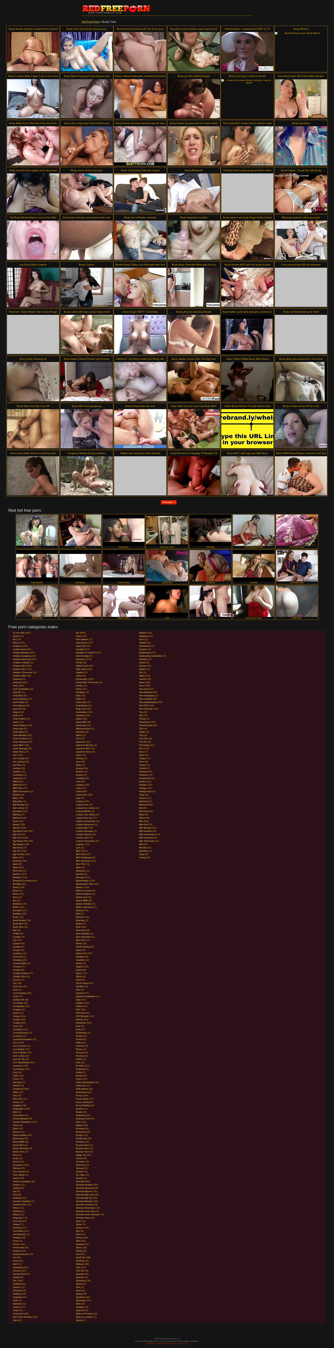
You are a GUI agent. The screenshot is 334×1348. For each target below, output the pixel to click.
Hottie (78, 699)
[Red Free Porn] (116, 8)
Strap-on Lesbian (84, 1317)
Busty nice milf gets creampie (140, 217)
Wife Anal (143, 824)
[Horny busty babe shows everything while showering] (33, 475)
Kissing (79, 768)
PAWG (79, 1006)
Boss (15, 897)
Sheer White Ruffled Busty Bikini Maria (247, 358)
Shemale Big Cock (84, 1195)
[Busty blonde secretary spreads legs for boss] (140, 145)
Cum (15, 1042)
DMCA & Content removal (166, 1344)
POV (78, 1009)
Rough (79, 1135)
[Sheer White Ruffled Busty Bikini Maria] (247, 381)
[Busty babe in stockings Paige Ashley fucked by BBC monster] (247, 240)
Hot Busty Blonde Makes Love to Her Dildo (33, 217)
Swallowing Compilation (150, 656)
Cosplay (17, 1009)
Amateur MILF (19, 666)
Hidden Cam (82, 666)
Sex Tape (80, 1175)
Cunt (15, 1072)
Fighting (17, 1211)
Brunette (17, 910)
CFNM (16, 933)
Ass (14, 755)
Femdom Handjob (21, 1201)
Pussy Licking (82, 1102)
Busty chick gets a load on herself (247, 76)
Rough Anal (81, 1138)
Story (78, 1304)
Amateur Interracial (22, 659)
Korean (79, 775)
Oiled (78, 980)
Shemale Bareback (85, 1188)
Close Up (17, 986)
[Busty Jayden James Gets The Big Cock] (194, 381)
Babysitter (17, 801)
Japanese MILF (83, 748)
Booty (15, 894)
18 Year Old (18, 633)
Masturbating (82, 881)
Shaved (79, 1178)
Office (78, 976)
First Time (17, 1221)
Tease (142, 682)
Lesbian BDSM (83, 811)
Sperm (79, 1284)
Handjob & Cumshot (85, 652)
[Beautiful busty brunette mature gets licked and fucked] (194, 51)
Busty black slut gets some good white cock (86, 217)
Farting (16, 1188)
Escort (16, 1161)
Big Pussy (17, 847)
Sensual (80, 1168)
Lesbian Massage (84, 831)
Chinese (17, 966)
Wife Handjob (145, 831)
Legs (78, 798)
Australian (17, 775)
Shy (77, 1231)
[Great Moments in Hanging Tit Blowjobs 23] (194, 475)
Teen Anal (143, 689)
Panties (79, 1019)
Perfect (79, 1039)
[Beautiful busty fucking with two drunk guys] (140, 51)
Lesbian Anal (82, 805)
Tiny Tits (143, 742)
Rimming (80, 1128)
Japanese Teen (83, 752)
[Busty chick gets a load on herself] (247, 98)
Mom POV (80, 940)
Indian (79, 719)
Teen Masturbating (148, 702)
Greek (16, 1310)
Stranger (80, 1307)
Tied (141, 728)
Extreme (17, 1168)
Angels (16, 712)
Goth (15, 1300)
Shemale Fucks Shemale (88, 1214)
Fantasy (16, 1185)
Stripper (142, 633)
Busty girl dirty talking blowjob (194, 76)
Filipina (16, 1214)
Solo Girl (80, 1271)
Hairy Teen (81, 646)
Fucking (16, 1251)
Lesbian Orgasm (84, 834)
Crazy (15, 1026)
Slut (77, 1254)
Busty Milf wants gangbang (86, 406)
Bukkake (17, 914)
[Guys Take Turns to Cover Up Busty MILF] (194, 428)
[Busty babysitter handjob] (194, 240)
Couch (16, 1013)
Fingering (17, 1218)
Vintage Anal (145, 791)
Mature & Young (83, 890)
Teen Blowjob (145, 692)
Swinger (143, 666)
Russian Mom (82, 1148)
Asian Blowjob (19, 735)
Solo (78, 1267)
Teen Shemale (146, 709)
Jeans (79, 755)
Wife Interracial (146, 838)
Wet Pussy (144, 811)
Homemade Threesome (87, 682)
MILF (78, 851)
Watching (143, 801)
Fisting (16, 1224)
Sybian (142, 669)
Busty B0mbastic (194, 170)
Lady (78, 781)
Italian (79, 735)
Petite (78, 1042)
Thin (141, 715)
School (79, 1158)
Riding (79, 1125)
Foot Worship (19, 1234)
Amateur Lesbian (21, 662)
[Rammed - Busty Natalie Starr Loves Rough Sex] (33, 334)
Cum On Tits (19, 1059)
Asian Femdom (20, 738)
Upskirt (142, 781)
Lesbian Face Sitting (85, 814)
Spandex (80, 1274)
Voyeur (142, 798)
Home (79, 676)
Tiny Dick (143, 738)
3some (16, 636)
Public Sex (81, 1085)
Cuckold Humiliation (22, 1039)
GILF (15, 1264)
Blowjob (17, 877)
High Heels (81, 669)
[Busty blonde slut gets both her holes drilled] (194, 145)
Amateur (17, 646)
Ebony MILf (18, 1145)
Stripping (143, 636)
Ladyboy (80, 785)
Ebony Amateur (20, 1135)
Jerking (79, 758)
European (17, 1165)
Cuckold (17, 1036)
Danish (16, 1085)
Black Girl (17, 871)
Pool (78, 1062)
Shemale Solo (82, 1218)
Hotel (78, 695)
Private (79, 1076)
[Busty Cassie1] (87, 287)
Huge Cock (81, 709)
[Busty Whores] (301, 51)
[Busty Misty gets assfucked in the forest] (301, 381)
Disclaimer (151, 1344)
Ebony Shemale (20, 1148)
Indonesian (81, 725)
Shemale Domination (86, 1208)
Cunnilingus (18, 1069)
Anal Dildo (18, 695)
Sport (78, 1290)
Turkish (142, 768)
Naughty (80, 957)
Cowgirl (16, 1023)
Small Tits (80, 1257)
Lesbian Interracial (84, 824)
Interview (80, 732)
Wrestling (143, 851)
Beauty (16, 824)
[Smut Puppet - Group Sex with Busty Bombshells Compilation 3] (301, 193)
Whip (141, 814)
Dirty (15, 1095)
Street (78, 1320)
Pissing (79, 1056)
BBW (15, 781)
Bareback (17, 811)
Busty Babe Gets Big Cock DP (33, 406)
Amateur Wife (19, 676)
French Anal (18, 1247)
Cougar (16, 1016)
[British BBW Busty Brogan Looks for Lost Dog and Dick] (301, 475)
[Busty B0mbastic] (194, 193)
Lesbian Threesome (85, 841)
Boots (15, 890)
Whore (142, 818)
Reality (79, 1112)
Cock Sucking (19, 993)
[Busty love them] (301, 145)
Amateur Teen (19, 669)
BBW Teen (18, 788)
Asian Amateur (20, 725)
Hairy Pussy (81, 643)
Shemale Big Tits (84, 1198)
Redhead (80, 1115)
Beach (16, 821)
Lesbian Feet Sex (84, 818)
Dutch (15, 1128)
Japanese (80, 742)
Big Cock (17, 838)
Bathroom (17, 818)
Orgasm (79, 993)
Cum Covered (19, 1046)
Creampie (17, 1029)
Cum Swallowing (21, 1062)
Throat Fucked (146, 725)
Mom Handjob (82, 933)
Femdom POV (19, 1204)
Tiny (141, 735)
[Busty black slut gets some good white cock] (87, 240)
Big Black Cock (20, 831)
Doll (15, 1112)
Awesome (17, 778)
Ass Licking (18, 762)
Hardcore (80, 659)
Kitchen (79, 771)
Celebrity (17, 953)
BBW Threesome (21, 791)
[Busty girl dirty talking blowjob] (194, 98)
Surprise (143, 649)
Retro (78, 1122)
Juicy (78, 762)
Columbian (18, 1003)
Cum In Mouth (19, 1052)
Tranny (142, 765)
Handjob (80, 649)
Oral (78, 990)
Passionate (81, 1033)
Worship (143, 847)
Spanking (80, 1280)
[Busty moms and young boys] (87, 193)
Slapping (80, 1244)
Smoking (80, 1261)
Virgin (142, 795)
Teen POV (144, 705)
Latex (78, 788)
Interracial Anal (83, 728)
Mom (78, 927)
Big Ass (16, 828)
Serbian (79, 1171)
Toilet (141, 755)
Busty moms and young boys (87, 170)
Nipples (79, 966)
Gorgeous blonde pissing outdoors (87, 453)
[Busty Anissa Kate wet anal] (140, 428)
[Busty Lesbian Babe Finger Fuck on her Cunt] (33, 98)
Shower (79, 1228)
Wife (141, 821)
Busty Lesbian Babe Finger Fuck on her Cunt (33, 76)
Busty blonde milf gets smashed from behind (33, 28)
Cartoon (17, 943)
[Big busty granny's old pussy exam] (301, 240)
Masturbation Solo (84, 884)
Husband (80, 715)
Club (15, 990)
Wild (141, 844)
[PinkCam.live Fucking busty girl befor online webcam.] (247, 193)
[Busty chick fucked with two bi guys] (140, 193)
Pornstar (80, 1066)
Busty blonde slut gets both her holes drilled (194, 123)
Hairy (78, 636)
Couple (16, 1019)
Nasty (78, 950)
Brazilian (17, 904)
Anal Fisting (18, 702)
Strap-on (80, 1310)
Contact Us (182, 1344)
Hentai (79, 662)
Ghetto (16, 1277)
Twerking (143, 771)
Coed (15, 996)
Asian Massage (20, 748)
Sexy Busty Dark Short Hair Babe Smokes (301, 76)
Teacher (143, 679)
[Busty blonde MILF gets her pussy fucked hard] (247, 287)
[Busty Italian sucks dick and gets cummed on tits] (247, 334)
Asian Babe (18, 732)
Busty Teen (18, 927)
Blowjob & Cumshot (22, 881)
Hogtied (79, 672)
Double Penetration (22, 1122)
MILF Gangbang (83, 857)
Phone (79, 1049)
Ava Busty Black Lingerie (33, 264)
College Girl (18, 1000)
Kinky (78, 765)
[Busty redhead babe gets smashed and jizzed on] (140, 98)
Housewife (81, 702)
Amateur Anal (19, 649)
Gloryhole (17, 1290)
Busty (15, 917)
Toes (141, 752)
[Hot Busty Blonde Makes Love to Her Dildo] (33, 240)
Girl (14, 1280)
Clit (14, 983)
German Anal (19, 1274)
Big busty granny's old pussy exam (301, 217)
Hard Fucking (82, 656)
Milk (78, 914)
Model (79, 923)
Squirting (80, 1297)
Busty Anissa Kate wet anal (140, 406)
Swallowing (144, 652)
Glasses (17, 1287)
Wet (141, 808)
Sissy (78, 1234)
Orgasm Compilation (85, 996)
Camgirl (16, 937)
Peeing (79, 1036)
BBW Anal (17, 785)
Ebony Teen (18, 1152)
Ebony (16, 1132)
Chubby (16, 970)
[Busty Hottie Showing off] (33, 381)
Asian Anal (18, 728)
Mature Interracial (84, 907)
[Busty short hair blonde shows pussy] (87, 51)
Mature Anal (81, 897)
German (17, 1271)
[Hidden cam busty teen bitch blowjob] (140, 475)
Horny (79, 689)
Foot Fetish (18, 1231)
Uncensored (145, 778)
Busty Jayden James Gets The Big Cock (194, 358)
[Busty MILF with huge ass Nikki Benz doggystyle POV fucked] (247, 475)
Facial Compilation (22, 1181)
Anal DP (17, 692)
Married (79, 874)
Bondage (17, 884)
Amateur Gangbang (22, 656)
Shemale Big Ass (84, 1191)
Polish (79, 1059)
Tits (140, 748)
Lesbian (80, 801)
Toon (141, 762)
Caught (16, 950)
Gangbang (18, 1267)
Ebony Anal (18, 1138)
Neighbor (80, 960)
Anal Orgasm (19, 705)
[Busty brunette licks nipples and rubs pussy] (33, 193)
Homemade (81, 679)
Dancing (17, 1082)
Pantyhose (81, 1023)
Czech (16, 1079)
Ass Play (17, 765)
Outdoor (80, 1003)
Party (78, 1029)
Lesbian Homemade (85, 821)
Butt (15, 930)
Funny (16, 1261)
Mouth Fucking (83, 947)
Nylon (78, 973)
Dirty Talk (17, 1099)
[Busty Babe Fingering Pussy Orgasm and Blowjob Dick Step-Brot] (87, 98)
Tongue (142, 758)
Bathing (16, 814)
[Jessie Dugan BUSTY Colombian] (140, 334)
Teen (141, 686)
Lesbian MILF (82, 828)
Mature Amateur (83, 894)
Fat (14, 1191)
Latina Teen (81, 795)
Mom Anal (80, 930)
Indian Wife (81, 722)
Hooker (79, 686)
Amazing (17, 679)
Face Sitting (18, 1175)
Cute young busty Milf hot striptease (301, 264)
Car (14, 940)
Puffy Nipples (82, 1089)
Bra (14, 900)
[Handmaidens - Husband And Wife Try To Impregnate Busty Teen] (247, 51)
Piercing (80, 1052)
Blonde (16, 874)
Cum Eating (18, 1049)
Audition (17, 771)
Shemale (80, 1181)
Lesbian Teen (82, 838)
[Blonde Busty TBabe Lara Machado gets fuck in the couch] (140, 287)
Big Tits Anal (19, 854)
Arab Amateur (19, 719)
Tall (140, 672)
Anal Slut (17, 709)
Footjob (16, 1237)
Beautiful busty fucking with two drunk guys (140, 28)
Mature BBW (82, 900)
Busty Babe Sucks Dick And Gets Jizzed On (33, 123)
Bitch (15, 864)
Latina (79, 791)
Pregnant (80, 1069)
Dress (15, 1125)
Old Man (80, 986)
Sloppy (79, 1251)
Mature (79, 887)
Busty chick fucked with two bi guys (140, 170)
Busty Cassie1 (86, 264)
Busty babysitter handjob (193, 217)
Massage (80, 877)
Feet (15, 1195)
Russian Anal (82, 1145)
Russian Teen (82, 1152)
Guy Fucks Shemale (22, 1317)
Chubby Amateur (21, 973)
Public (79, 1079)
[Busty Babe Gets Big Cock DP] (33, 428)
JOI (77, 738)
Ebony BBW (18, 1142)
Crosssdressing (20, 1033)
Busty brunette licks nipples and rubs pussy (33, 170)
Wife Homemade (147, 834)
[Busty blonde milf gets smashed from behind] (33, 51)
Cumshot (17, 1066)
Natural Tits (81, 953)
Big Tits (16, 851)
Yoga (141, 854)
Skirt (78, 1241)
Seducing (80, 1165)
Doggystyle (18, 1109)
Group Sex (18, 1314)
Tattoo (142, 676)
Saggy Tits (81, 1155)
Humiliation (81, 712)
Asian (15, 722)
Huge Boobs (82, 705)
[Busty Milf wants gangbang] (87, 428)
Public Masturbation (85, 1082)
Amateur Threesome (22, 672)
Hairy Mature (82, 639)
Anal (15, 686)
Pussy (79, 1095)
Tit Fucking (144, 745)
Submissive (144, 646)
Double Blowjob (20, 1119)
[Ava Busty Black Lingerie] (33, 287)
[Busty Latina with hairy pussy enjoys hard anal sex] (87, 334)
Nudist (79, 970)
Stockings (80, 1300)
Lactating (80, 778)
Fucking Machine (21, 1254)
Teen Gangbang (146, 695)
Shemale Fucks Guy (85, 1211)
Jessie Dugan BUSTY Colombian (140, 311)
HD (77, 633)
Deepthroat (18, 1089)
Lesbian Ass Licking (85, 808)
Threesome (144, 722)
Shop (78, 1221)
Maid (78, 867)
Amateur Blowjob (21, 652)
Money (79, 943)
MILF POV (80, 864)
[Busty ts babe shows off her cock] (301, 428)
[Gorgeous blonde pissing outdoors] (87, 475)
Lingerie (80, 844)
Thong (142, 719)
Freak (15, 1241)
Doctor (16, 1102)
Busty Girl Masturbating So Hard (301, 311)
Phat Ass (80, 1046)
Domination (18, 1115)
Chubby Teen (19, 976)
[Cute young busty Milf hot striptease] (301, 287)
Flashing (17, 1228)
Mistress (80, 917)
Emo (15, 1155)
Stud (141, 639)
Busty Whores (301, 28)
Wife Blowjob (145, 828)
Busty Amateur (19, 920)
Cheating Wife (19, 963)
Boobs (16, 887)
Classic (16, 980)
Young (142, 857)
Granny (16, 1307)
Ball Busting (18, 805)
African (16, 643)
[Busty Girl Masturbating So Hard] (301, 334)
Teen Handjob (145, 699)
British (16, 907)
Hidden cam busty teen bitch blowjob (140, 453)
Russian (80, 1142)
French (16, 1244)
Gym (15, 1320)
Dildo (15, 1092)
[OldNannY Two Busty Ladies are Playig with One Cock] (140, 381)
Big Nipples (18, 844)
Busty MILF (18, 923)
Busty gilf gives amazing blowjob (194, 311)
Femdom (17, 1198)
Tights (142, 732)
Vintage (142, 788)
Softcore (80, 1264)
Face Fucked (19, 1171)
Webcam (143, 805)
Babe (15, 798)
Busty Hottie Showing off (33, 358)
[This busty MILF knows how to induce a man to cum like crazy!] (247, 145)
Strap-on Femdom (84, 1314)
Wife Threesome (146, 841)
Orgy (78, 1000)
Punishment (81, 1092)
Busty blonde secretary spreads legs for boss (140, 123)
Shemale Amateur (84, 1185)
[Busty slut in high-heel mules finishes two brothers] (87, 145)
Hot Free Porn (90, 21)
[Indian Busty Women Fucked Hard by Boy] (247, 428)
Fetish (16, 1208)
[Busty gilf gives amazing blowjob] (194, 334)
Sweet (142, 662)
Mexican (80, 910)
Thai (141, 712)
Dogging (17, 1105)
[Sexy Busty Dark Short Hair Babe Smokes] (301, 98)
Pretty (78, 1072)
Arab (15, 715)
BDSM (16, 795)
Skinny (79, 1237)
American (17, 682)
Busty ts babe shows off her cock (301, 406)
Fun (15, 1257)
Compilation (18, 1006)
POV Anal (80, 1013)
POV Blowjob (82, 1016)
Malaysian (81, 871)
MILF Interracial (83, 861)
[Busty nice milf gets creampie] (140, 240)
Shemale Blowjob (84, 1201)
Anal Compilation (21, 689)
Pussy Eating (82, 1099)
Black (15, 867)
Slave (78, 1247)
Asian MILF (18, 745)
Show (78, 1224)
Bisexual (17, 861)
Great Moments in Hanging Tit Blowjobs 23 (193, 453)
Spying (79, 1294)
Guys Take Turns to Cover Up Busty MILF (194, 406)
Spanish (80, 1277)
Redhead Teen (83, 1119)
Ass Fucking (18, 758)
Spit (77, 1287)
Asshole (17, 768)
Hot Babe (80, 692)
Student (142, 643)
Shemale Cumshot (84, 1204)
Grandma (17, 1304)
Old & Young (82, 983)
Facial (16, 1178)
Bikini (15, 857)
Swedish (143, 659)
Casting (16, 947)
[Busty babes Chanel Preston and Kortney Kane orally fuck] (87, 381)
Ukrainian (143, 775)
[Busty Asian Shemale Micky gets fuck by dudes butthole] (194, 287)
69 (14, 639)
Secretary (80, 1161)
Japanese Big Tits (84, 745)
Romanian (81, 1132)
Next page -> (169, 502)
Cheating (17, 960)
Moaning (80, 920)
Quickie (79, 1109)
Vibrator (142, 785)
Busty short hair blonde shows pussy (87, 28)
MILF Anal (80, 854)
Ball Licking (18, 808)
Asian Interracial (20, 742)
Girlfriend (17, 1284)
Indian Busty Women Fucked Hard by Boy (247, 406)
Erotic (15, 1158)
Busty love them (301, 123)
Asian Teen (18, 752)
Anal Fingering (20, 699)
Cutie (15, 1076)
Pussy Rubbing (83, 1105)
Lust (78, 847)
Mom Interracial (83, 937)
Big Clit (16, 834)
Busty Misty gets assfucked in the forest (301, 358)
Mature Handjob (83, 904)
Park (78, 1026)
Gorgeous (17, 1297)
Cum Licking (19, 1056)
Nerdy (79, 963)
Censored (17, 957)
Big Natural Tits (20, 841)
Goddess (17, 1294)
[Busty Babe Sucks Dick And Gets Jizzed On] (33, 145)
